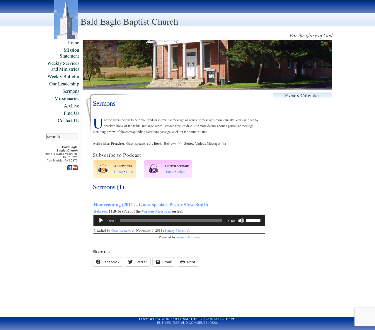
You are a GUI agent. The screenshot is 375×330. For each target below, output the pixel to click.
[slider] (254, 220)
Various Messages (156, 211)
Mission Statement (69, 53)
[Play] (101, 220)
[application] (179, 220)
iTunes (118, 171)
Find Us (71, 113)
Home (73, 43)
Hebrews (100, 211)
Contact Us (68, 120)
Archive (71, 106)
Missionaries (66, 98)
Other (130, 171)
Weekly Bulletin (63, 76)
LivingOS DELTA (210, 319)
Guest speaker (121, 230)
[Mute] (241, 220)
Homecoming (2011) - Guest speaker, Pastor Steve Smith (150, 204)
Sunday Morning (176, 230)
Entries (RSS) (168, 322)
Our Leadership (64, 84)
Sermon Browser (188, 237)
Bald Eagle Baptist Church (129, 21)
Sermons (70, 91)
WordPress (171, 319)
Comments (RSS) (203, 322)
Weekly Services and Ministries (63, 66)
